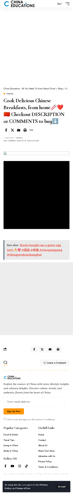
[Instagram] (19, 466)
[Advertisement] (36, 45)
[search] (52, 3)
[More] (31, 130)
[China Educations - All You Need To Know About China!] (20, 3)
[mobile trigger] (66, 3)
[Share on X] (12, 130)
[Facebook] (5, 466)
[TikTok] (26, 466)
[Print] (25, 130)
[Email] (18, 130)
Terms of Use (23, 488)
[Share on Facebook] (6, 130)
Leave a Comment (56, 362)
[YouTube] (12, 466)
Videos (9, 93)
